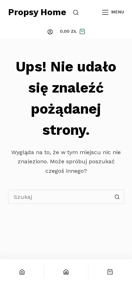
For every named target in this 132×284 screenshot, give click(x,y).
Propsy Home (37, 12)
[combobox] (59, 197)
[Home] (21, 272)
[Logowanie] (50, 31)
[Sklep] (65, 272)
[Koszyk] (110, 272)
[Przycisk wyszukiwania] (117, 196)
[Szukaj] (75, 12)
